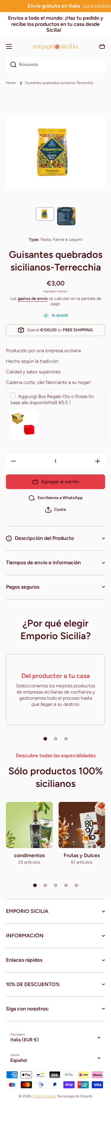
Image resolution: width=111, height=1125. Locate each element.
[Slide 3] (66, 739)
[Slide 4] (66, 885)
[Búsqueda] (11, 64)
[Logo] (55, 46)
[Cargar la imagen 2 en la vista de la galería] (66, 216)
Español (18, 1060)
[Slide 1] (45, 739)
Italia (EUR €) (24, 1039)
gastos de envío (33, 298)
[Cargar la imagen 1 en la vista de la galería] (45, 214)
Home (11, 83)
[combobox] (55, 64)
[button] (55, 510)
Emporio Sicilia (44, 1096)
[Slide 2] (55, 739)
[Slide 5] (76, 885)
